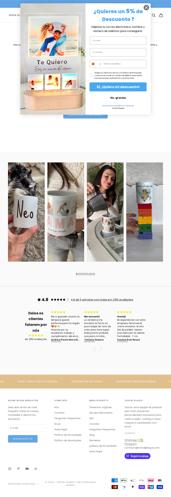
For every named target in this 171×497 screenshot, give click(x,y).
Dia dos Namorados (101, 412)
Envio (57, 424)
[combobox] (96, 64)
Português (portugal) (21, 484)
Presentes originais (101, 407)
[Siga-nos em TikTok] (35, 468)
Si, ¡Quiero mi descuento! (118, 87)
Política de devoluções (67, 440)
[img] (36, 335)
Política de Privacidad (110, 106)
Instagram (131, 444)
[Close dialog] (146, 7)
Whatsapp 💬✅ (134, 440)
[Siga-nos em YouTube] (27, 468)
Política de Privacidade (67, 435)
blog (92, 435)
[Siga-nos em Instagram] (9, 468)
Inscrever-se (23, 438)
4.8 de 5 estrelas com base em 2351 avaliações (102, 300)
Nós (56, 407)
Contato (59, 412)
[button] (95, 348)
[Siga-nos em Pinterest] (18, 468)
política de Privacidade (103, 446)
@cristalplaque (85, 273)
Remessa (95, 440)
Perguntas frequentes (67, 418)
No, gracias (118, 98)
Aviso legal (60, 429)
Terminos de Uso (127, 106)
